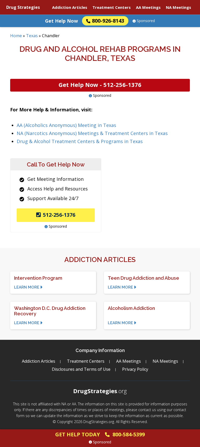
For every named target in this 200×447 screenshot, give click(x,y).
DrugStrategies (100, 391)
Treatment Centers (111, 7)
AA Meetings (148, 7)
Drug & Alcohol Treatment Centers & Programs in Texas (80, 141)
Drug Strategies (23, 7)
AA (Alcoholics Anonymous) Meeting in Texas (66, 125)
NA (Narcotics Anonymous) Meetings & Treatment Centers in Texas (92, 133)
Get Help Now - (100, 84)
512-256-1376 (59, 214)
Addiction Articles (69, 7)
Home (16, 36)
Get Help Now (61, 21)
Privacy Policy (135, 369)
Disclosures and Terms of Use (81, 369)
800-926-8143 (108, 20)
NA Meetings (178, 7)
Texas (32, 36)
